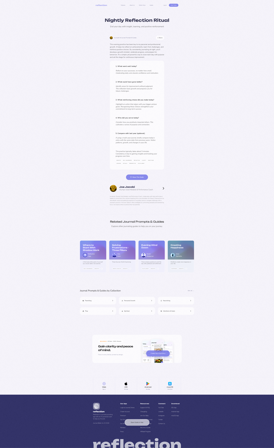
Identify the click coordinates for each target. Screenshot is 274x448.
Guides (151, 5)
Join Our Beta (144, 416)
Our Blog (123, 424)
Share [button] (161, 38)
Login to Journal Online (127, 408)
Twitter (160, 420)
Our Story (123, 420)
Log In (165, 5)
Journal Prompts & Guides (129, 38)
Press (122, 432)
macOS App (175, 416)
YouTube (161, 408)
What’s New (142, 5)
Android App (175, 412)
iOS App (173, 408)
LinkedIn (160, 412)
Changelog (143, 412)
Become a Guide (145, 428)
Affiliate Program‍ (145, 432)
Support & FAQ (145, 408)
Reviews (123, 428)
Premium (123, 416)
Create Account (125, 412)
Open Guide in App (137, 422)
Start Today (174, 5)
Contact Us (161, 424)
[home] (101, 5)
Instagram (161, 416)
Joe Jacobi (117, 38)
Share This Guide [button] (138, 177)
